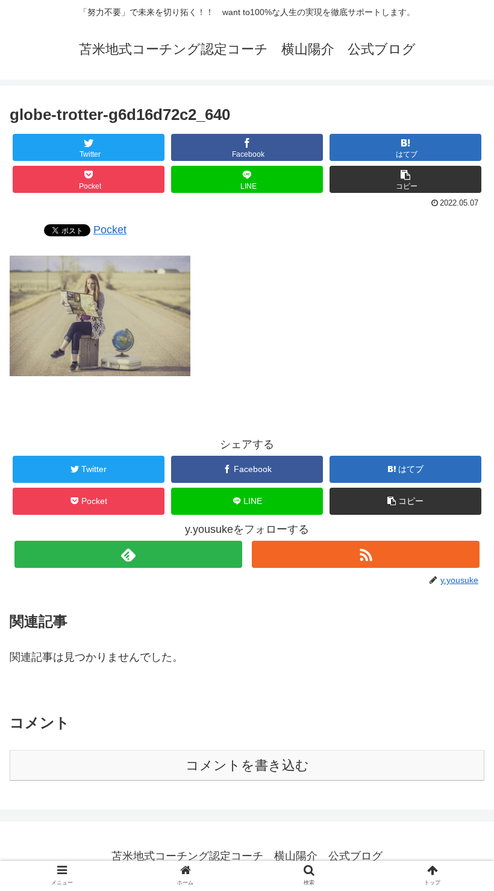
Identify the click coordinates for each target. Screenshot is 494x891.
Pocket (110, 230)
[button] (405, 179)
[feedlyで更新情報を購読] (128, 554)
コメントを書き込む (247, 765)
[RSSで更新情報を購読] (366, 554)
